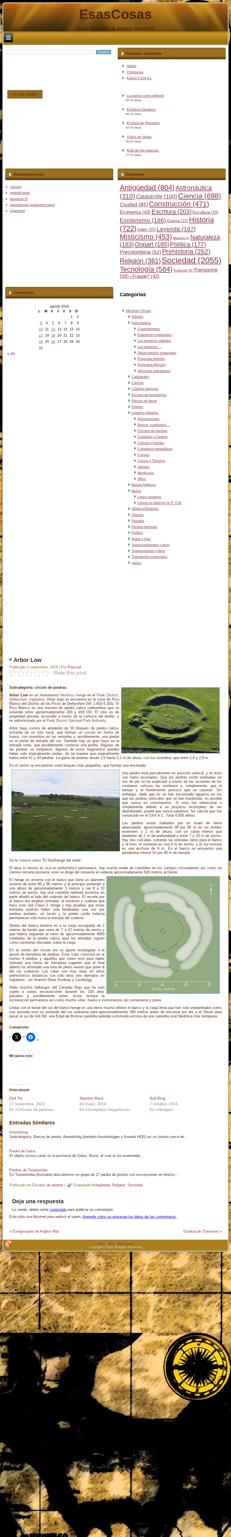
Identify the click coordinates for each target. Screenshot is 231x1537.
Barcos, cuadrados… (153, 425)
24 (41, 342)
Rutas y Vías (141, 539)
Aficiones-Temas (138, 311)
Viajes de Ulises (139, 137)
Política (188, 244)
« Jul (11, 353)
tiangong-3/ (19, 199)
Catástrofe (156, 196)
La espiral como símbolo (145, 96)
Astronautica (141, 323)
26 (53, 342)
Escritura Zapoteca (141, 110)
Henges (143, 467)
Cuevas (143, 455)
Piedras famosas (144, 527)
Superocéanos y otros (148, 551)
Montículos (145, 473)
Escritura (172, 211)
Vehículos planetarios (153, 371)
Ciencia (199, 196)
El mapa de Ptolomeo (143, 123)
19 (53, 335)
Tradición (183, 270)
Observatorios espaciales (156, 353)
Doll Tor (16, 1098)
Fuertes (137, 407)
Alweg (131, 66)
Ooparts (138, 515)
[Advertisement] (115, 609)
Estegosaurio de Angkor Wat (35, 1231)
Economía (135, 212)
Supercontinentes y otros (151, 545)
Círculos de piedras (152, 431)
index (146, 229)
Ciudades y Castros (152, 437)
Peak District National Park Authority (76, 720)
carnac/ (15, 187)
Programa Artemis (151, 359)
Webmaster (125, 1243)
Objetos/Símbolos (145, 509)
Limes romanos (149, 497)
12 (53, 329)
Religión (140, 261)
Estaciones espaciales (154, 335)
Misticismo (146, 237)
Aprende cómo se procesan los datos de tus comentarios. (130, 1217)
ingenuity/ (17, 211)
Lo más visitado (25, 94)
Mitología (181, 238)
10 (41, 329)
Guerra (177, 221)
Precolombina (140, 252)
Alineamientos (148, 419)
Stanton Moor (91, 1098)
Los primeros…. (149, 347)
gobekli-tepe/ (20, 193)
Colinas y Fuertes (150, 443)
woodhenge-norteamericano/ (32, 205)
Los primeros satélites (154, 341)
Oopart (152, 244)
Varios (136, 563)
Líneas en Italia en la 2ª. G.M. (159, 503)
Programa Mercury (151, 365)
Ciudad (134, 205)
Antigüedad (147, 187)
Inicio (101, 1243)
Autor (111, 1243)
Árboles (137, 317)
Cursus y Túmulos (151, 461)
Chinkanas (135, 72)
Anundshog (18, 1132)
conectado (58, 1209)
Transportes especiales (149, 557)
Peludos (138, 521)
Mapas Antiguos (144, 485)
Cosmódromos (148, 329)
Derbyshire (18, 699)
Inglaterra (37, 699)
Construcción (179, 204)
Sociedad (191, 260)
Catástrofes (140, 377)
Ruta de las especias (143, 150)
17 (41, 335)
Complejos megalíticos (154, 449)
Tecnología (146, 269)
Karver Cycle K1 (139, 78)
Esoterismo (143, 220)
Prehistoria (186, 251)
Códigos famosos (145, 389)
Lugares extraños (145, 413)
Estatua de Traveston (201, 1231)
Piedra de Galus (22, 1151)
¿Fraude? (144, 276)
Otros (141, 479)
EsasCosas (115, 14)
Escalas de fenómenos (149, 395)
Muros (136, 491)
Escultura (205, 212)
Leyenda (176, 229)
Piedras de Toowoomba (28, 1170)
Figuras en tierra (144, 401)
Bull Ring (157, 1098)
